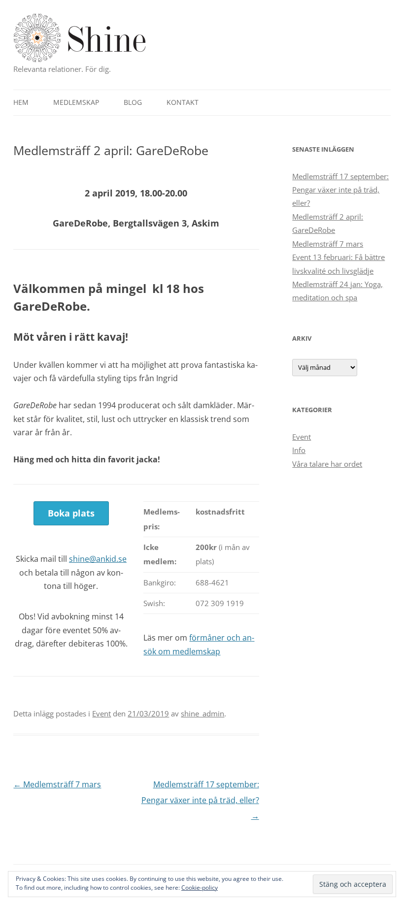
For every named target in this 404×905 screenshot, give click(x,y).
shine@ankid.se (98, 558)
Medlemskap (76, 102)
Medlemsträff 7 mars (57, 784)
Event (101, 713)
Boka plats (71, 513)
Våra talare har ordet (327, 464)
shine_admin (202, 713)
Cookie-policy (199, 887)
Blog (133, 102)
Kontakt (183, 102)
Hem (21, 102)
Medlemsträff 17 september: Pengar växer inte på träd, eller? (200, 800)
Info (298, 450)
